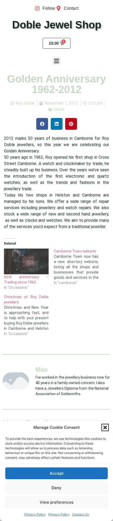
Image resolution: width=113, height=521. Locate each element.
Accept (57, 473)
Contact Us (80, 514)
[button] (105, 427)
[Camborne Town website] (79, 267)
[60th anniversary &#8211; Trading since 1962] (26, 261)
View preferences (57, 502)
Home (59, 109)
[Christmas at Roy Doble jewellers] (29, 315)
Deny (56, 487)
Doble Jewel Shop (56, 24)
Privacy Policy (35, 514)
